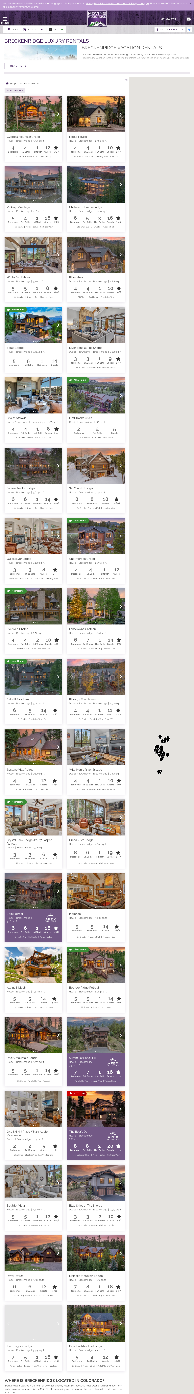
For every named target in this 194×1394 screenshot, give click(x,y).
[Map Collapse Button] (126, 79)
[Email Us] (189, 19)
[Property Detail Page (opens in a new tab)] (33, 114)
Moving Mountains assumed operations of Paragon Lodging (117, 3)
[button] (8, 114)
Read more (18, 65)
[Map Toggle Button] (189, 29)
